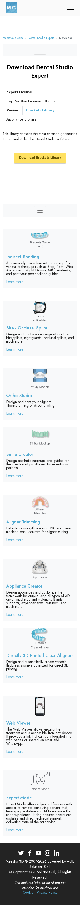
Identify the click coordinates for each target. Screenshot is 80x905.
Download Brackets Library (40, 158)
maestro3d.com (13, 38)
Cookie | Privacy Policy (40, 892)
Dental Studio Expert (41, 38)
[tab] (19, 92)
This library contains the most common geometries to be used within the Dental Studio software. (40, 136)
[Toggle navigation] (70, 8)
